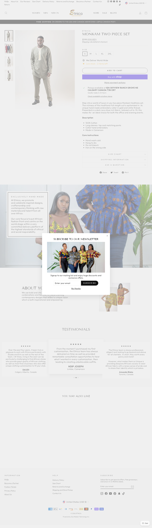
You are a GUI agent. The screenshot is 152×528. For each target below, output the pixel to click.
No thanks (76, 288)
